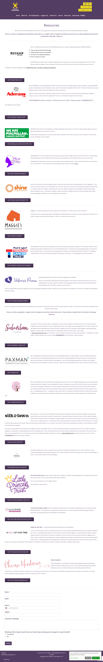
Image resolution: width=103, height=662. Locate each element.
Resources (67, 15)
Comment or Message (12, 619)
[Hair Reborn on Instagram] (87, 3)
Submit (8, 643)
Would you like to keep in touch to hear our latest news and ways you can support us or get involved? (37, 632)
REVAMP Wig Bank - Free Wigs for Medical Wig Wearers (41, 67)
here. (76, 163)
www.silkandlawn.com (68, 433)
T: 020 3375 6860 (86, 7)
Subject (7, 612)
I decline (88, 658)
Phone (7, 605)
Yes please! (10, 634)
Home (18, 15)
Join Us (60, 15)
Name (7, 592)
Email (7, 599)
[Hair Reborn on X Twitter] (90, 3)
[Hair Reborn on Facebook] (84, 3)
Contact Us (53, 15)
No (8, 636)
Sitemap (4, 653)
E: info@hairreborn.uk (85, 10)
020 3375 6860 (46, 653)
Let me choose (74, 658)
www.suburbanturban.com (39, 333)
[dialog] (85, 655)
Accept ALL (95, 658)
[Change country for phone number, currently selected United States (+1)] (6, 608)
